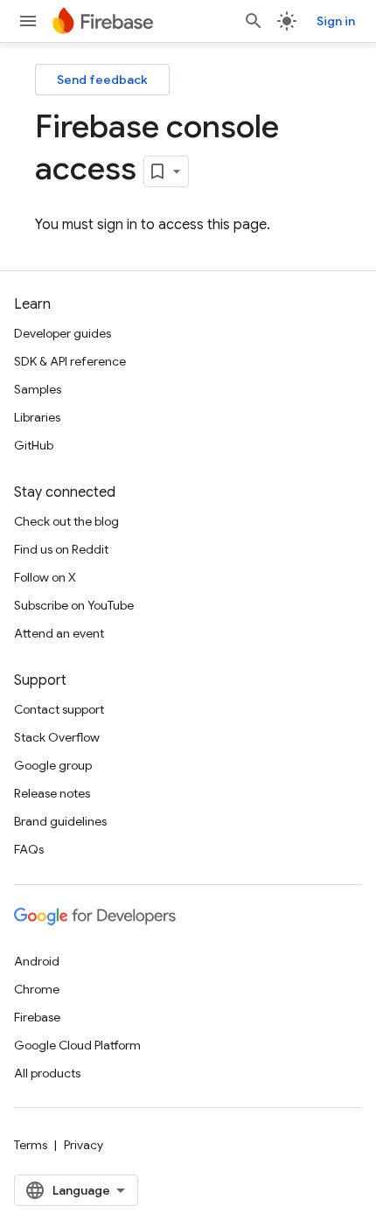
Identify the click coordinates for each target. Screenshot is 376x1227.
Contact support (59, 709)
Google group (53, 765)
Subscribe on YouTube (74, 605)
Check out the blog (66, 521)
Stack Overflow (57, 737)
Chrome (36, 989)
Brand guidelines (60, 821)
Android (36, 961)
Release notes (52, 793)
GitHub (33, 445)
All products (47, 1073)
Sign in (336, 21)
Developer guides (62, 333)
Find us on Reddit (61, 549)
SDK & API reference (70, 361)
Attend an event (59, 633)
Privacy (83, 1145)
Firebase (37, 1017)
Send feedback (102, 79)
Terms (30, 1145)
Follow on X (45, 577)
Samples (37, 389)
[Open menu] (27, 21)
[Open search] (253, 20)
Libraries (37, 417)
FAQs (29, 849)
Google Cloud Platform (77, 1045)
